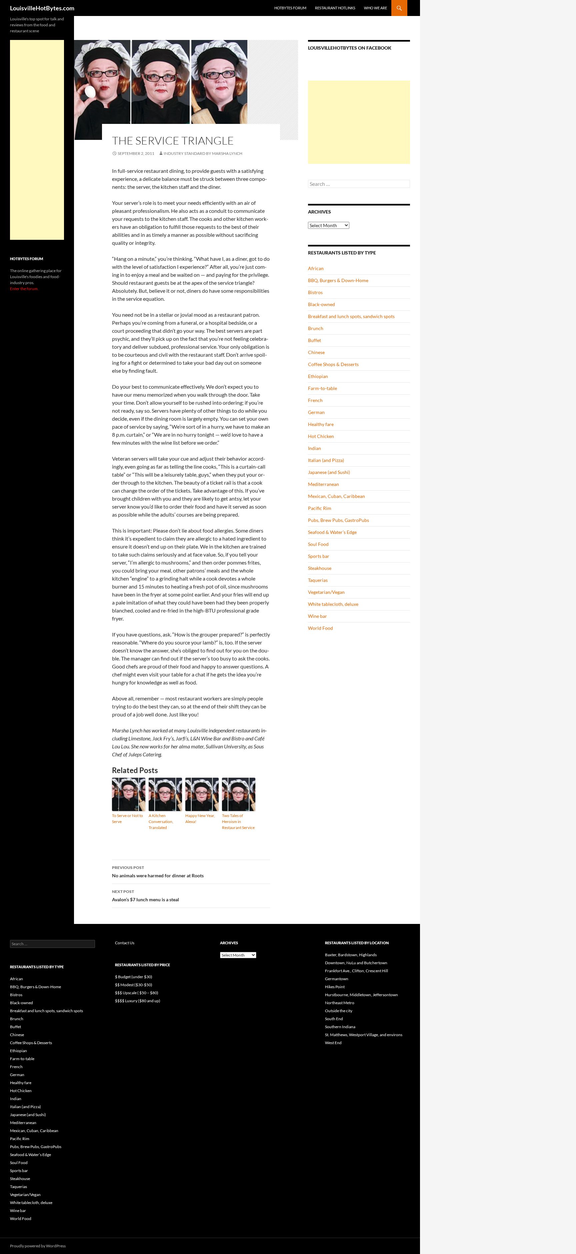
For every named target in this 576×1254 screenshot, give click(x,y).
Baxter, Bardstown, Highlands (351, 954)
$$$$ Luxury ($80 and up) (137, 1000)
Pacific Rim (319, 508)
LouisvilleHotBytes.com (42, 8)
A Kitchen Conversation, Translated (161, 821)
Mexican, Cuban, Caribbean (336, 496)
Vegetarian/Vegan (326, 592)
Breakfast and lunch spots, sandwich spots (351, 316)
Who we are (375, 8)
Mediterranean (323, 484)
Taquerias (318, 580)
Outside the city (338, 1010)
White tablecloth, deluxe (333, 604)
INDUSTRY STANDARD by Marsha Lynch (203, 153)
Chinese (316, 352)
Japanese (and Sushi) (329, 472)
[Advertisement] (359, 122)
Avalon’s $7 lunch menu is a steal (145, 895)
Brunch (315, 328)
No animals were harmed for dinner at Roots (158, 871)
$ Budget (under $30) (133, 976)
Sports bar (318, 556)
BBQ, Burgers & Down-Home (338, 280)
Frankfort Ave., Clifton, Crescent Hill (356, 970)
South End (334, 1018)
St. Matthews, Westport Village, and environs (363, 1034)
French (315, 400)
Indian (314, 448)
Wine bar (317, 616)
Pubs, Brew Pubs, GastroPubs (338, 520)
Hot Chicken (321, 436)
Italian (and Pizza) (326, 460)
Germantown (336, 978)
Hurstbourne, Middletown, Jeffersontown (361, 994)
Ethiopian (318, 376)
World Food (320, 628)
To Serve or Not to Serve (127, 818)
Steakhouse (319, 568)
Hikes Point (335, 986)
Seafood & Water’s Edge (332, 532)
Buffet (314, 340)
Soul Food (318, 544)
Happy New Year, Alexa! (200, 818)
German (316, 412)
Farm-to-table (322, 388)
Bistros (315, 292)
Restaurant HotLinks (335, 8)
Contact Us (124, 942)
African (316, 268)
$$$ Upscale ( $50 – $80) (136, 992)
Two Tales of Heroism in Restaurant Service (238, 821)
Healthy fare (321, 424)
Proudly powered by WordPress (38, 1245)
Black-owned (321, 304)
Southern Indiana (340, 1026)
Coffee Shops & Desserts (333, 364)
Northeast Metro (339, 1002)
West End (333, 1042)
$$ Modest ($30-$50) (133, 984)
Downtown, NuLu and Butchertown (356, 962)
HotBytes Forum (290, 8)
